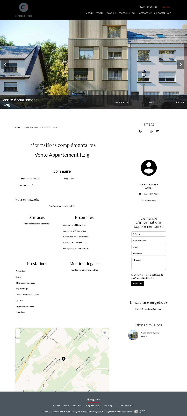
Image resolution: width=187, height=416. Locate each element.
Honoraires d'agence (92, 411)
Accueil (17, 127)
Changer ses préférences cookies (118, 411)
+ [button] (18, 331)
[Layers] (105, 332)
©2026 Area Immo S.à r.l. (52, 411)
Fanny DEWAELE (149, 184)
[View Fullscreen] (18, 341)
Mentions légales (73, 411)
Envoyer (137, 283)
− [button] (18, 335)
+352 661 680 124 (150, 193)
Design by (142, 411)
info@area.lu (150, 200)
